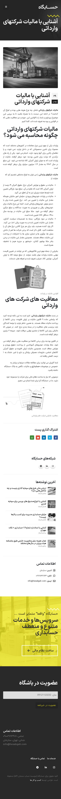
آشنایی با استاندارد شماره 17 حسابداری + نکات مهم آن (27, 529)
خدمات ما (51, 758)
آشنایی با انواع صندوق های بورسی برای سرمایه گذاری (27, 503)
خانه (56, 33)
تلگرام (41, 466)
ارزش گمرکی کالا (31, 160)
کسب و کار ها (35, 780)
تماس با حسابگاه (37, 758)
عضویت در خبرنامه (47, 705)
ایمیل (38, 437)
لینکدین (44, 437)
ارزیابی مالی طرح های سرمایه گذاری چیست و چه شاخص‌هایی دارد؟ (26, 490)
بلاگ (52, 33)
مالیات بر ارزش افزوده (26, 319)
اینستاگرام (53, 466)
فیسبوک (56, 437)
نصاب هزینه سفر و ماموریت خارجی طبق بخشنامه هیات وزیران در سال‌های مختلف (26, 542)
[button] (6, 7)
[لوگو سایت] (48, 7)
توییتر (50, 437)
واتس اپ (32, 437)
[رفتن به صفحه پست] (52, 491)
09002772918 (10, 736)
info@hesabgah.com (37, 581)
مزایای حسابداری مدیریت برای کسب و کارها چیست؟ (28, 516)
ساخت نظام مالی (36, 377)
